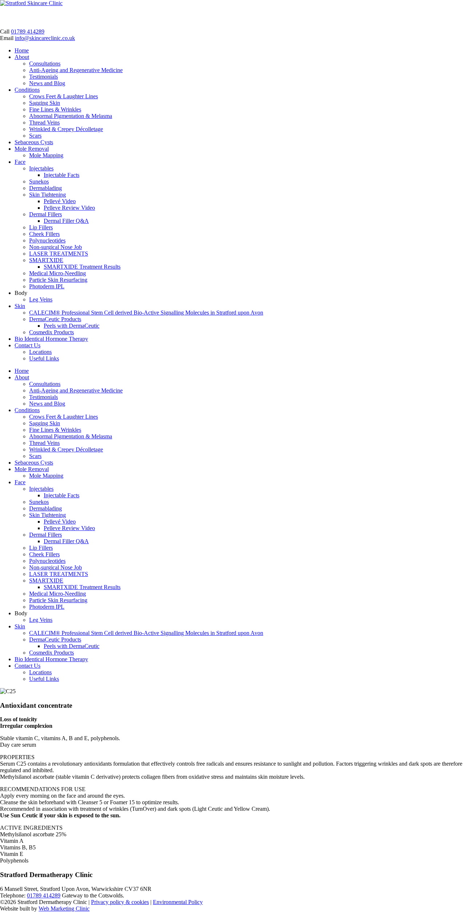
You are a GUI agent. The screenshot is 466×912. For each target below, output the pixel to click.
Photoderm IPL (46, 286)
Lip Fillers (41, 227)
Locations (40, 352)
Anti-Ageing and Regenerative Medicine (76, 70)
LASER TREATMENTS (58, 253)
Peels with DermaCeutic (71, 326)
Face (20, 162)
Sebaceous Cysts (34, 142)
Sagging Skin (44, 103)
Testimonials (43, 77)
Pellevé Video (60, 201)
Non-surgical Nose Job (55, 247)
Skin (20, 306)
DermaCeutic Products (55, 319)
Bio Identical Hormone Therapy (51, 339)
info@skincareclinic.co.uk (45, 38)
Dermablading (45, 188)
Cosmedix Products (51, 332)
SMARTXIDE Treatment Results (82, 267)
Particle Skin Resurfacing (58, 280)
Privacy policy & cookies (120, 902)
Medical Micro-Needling (57, 273)
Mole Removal (32, 149)
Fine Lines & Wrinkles (55, 109)
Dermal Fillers (45, 214)
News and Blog (47, 83)
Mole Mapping (46, 155)
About (22, 57)
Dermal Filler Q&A (66, 221)
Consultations (44, 63)
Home (22, 50)
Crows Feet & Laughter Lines (63, 96)
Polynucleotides (47, 240)
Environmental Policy (178, 902)
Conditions (27, 90)
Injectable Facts (61, 175)
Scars (35, 136)
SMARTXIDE (46, 260)
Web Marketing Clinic (64, 908)
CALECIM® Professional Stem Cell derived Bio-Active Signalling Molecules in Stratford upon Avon (146, 312)
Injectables (41, 168)
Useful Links (44, 358)
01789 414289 (27, 31)
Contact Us (27, 345)
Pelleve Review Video (69, 208)
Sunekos (39, 181)
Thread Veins (44, 122)
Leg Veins (40, 299)
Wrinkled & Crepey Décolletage (66, 129)
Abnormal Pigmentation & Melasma (70, 116)
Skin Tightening (47, 195)
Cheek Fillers (44, 234)
